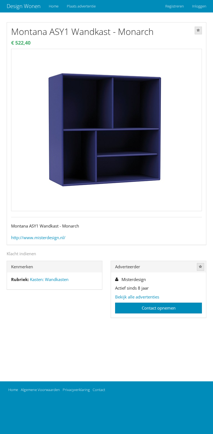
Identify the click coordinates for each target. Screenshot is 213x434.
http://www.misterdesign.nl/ (38, 237)
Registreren (174, 6)
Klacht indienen (21, 253)
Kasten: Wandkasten (49, 279)
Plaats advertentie (81, 6)
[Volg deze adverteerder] (200, 267)
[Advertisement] (54, 337)
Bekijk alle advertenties (137, 297)
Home (54, 6)
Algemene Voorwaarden (40, 389)
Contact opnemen (159, 308)
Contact (99, 389)
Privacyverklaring (76, 389)
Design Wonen (23, 6)
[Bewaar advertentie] (198, 30)
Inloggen (199, 6)
